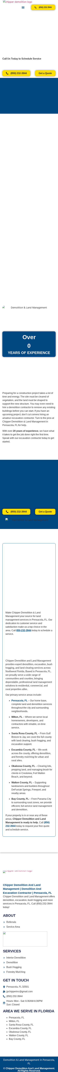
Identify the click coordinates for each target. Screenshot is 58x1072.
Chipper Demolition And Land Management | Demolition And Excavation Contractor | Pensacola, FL (27, 889)
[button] (23, 7)
